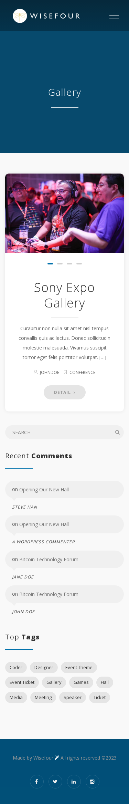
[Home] (57, 15)
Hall (105, 682)
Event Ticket (22, 682)
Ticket (100, 697)
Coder (16, 667)
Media (16, 697)
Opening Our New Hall (44, 489)
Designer (43, 667)
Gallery (54, 682)
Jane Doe (23, 577)
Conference (82, 372)
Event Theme (79, 667)
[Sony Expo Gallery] (64, 213)
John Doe (23, 612)
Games (81, 682)
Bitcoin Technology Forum (48, 559)
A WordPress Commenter (43, 542)
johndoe (49, 372)
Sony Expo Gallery (64, 295)
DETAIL (63, 392)
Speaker (73, 697)
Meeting (43, 697)
